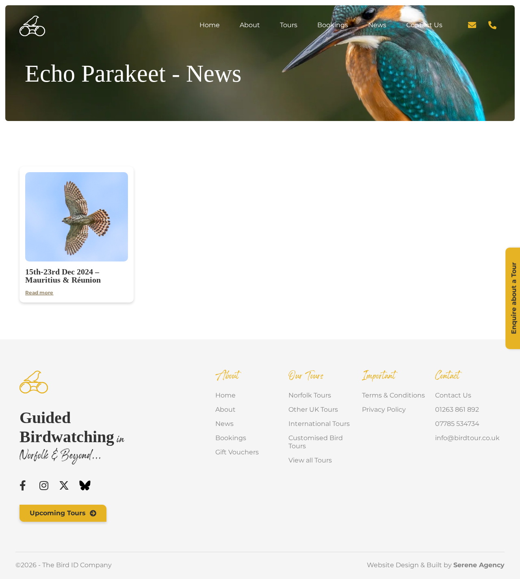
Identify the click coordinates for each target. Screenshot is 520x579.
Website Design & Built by (436, 565)
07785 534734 (457, 424)
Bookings (332, 25)
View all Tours (310, 460)
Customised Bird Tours (315, 442)
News (377, 25)
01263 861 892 (457, 409)
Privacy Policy (384, 409)
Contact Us (424, 25)
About (250, 25)
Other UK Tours (313, 409)
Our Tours (306, 376)
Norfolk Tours (309, 395)
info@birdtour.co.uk (465, 438)
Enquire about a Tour (514, 298)
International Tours (319, 424)
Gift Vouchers (237, 452)
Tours (288, 25)
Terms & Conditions (393, 395)
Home (209, 25)
